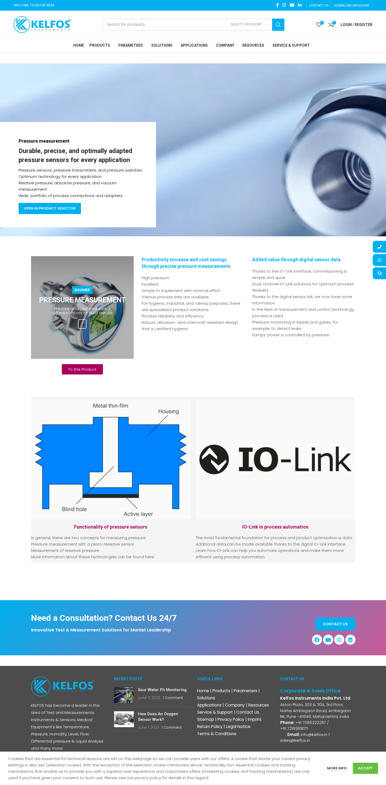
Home (203, 691)
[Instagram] (339, 640)
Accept (365, 768)
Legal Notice (238, 726)
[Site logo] (42, 24)
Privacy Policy (231, 719)
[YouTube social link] (292, 5)
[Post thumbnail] (124, 695)
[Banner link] (82, 307)
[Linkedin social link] (299, 5)
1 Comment (173, 697)
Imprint (255, 719)
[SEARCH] (278, 25)
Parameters (245, 691)
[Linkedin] (350, 640)
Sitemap (205, 719)
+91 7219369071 (294, 728)
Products (221, 691)
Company (235, 705)
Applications (209, 705)
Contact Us (247, 712)
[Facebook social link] (277, 5)
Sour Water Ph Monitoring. (163, 689)
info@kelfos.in (314, 734)
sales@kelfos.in (295, 740)
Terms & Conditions (216, 733)
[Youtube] (328, 640)
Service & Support (215, 712)
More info (337, 768)
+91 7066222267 (311, 722)
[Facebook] (317, 640)
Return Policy (210, 726)
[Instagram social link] (284, 5)
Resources (258, 705)
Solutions (206, 698)
